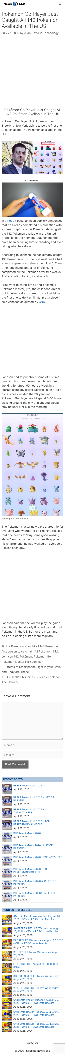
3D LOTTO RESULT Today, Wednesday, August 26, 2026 (36, 977)
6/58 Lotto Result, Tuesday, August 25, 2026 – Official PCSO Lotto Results (36, 1001)
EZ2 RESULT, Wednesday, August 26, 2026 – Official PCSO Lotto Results (38, 942)
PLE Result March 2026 (27, 833)
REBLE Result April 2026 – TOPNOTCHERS (28, 811)
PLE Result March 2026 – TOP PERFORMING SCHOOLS (30, 870)
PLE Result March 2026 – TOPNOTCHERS (37, 857)
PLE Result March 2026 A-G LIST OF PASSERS (34, 883)
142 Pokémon (15, 646)
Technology (50, 33)
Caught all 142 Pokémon (41, 646)
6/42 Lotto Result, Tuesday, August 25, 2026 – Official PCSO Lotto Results (36, 1025)
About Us (32, 1042)
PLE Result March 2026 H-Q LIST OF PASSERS (34, 894)
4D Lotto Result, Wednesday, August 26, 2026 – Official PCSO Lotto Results (36, 918)
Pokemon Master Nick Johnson (22, 661)
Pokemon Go (42, 656)
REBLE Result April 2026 (27, 785)
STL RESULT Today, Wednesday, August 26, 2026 (36, 954)
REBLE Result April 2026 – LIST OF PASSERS (33, 799)
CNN (42, 302)
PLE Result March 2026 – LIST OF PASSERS (33, 847)
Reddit (12, 220)
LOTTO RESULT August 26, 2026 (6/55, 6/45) (36, 965)
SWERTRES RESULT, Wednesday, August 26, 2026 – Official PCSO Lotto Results (37, 930)
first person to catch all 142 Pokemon (26, 651)
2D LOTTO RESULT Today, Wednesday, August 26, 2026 (36, 989)
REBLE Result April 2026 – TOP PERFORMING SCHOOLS (31, 823)
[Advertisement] (32, 73)
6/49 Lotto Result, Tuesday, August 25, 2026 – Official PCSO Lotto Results (36, 1013)
